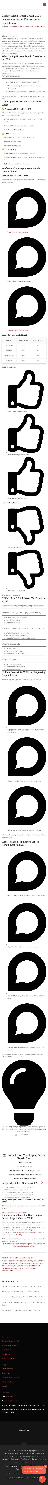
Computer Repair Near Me (10, 1377)
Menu (43, 4)
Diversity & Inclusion (22, 1258)
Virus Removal (7, 1350)
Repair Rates (6, 1373)
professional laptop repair (15, 1268)
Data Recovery (6, 1354)
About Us (5, 1386)
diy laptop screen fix (27, 1263)
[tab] (24, 1187)
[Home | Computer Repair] (34, 1435)
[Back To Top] (24, 1445)
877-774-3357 (10, 1396)
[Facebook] (14, 1435)
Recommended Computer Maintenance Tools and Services (21, 1310)
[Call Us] (27, 1435)
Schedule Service (7, 1369)
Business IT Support (8, 1358)
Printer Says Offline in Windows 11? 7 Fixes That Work (20, 1291)
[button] (42, 1479)
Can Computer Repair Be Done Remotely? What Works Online (22, 1297)
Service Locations (8, 1382)
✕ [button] (45, 1466)
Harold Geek (38, 26)
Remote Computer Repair (10, 1345)
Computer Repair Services (10, 1341)
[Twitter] (20, 1435)
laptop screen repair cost (27, 1266)
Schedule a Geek (11, 1401)
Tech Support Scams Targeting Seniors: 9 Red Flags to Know (22, 1286)
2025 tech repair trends (20, 1261)
